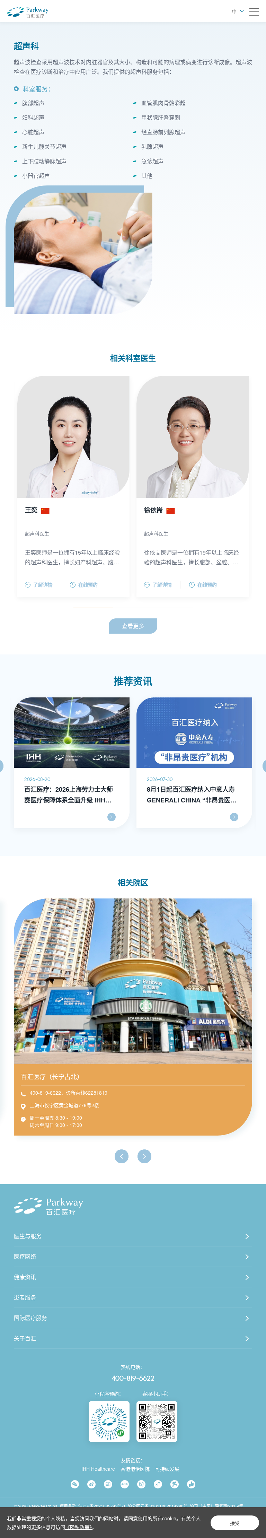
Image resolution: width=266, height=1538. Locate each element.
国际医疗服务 (30, 1318)
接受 (235, 1522)
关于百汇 (25, 1338)
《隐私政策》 (78, 1526)
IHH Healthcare (98, 1468)
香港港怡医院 (135, 1468)
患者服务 (25, 1297)
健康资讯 (25, 1277)
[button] (121, 1156)
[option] (83, 253)
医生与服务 (28, 1236)
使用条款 (68, 1506)
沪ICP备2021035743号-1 (102, 1506)
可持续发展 (167, 1468)
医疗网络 (25, 1256)
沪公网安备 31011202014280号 (158, 1506)
